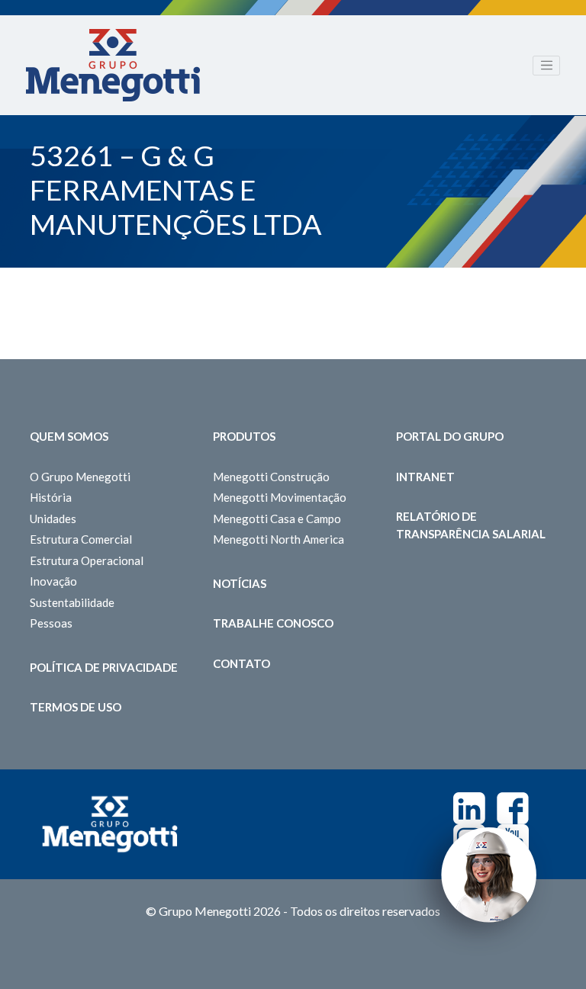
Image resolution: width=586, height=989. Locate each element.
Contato (241, 663)
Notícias (239, 583)
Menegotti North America (278, 539)
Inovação (53, 581)
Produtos (244, 436)
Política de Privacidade (104, 667)
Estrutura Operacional (86, 560)
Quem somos (69, 436)
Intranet (425, 476)
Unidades (53, 518)
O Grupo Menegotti (80, 476)
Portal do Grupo (450, 436)
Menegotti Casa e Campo (277, 518)
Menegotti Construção (271, 476)
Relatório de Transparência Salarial (471, 525)
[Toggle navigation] (546, 65)
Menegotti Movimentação (279, 497)
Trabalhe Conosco (273, 623)
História (51, 497)
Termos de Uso (75, 707)
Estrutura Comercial (81, 539)
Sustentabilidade (72, 602)
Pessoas (51, 623)
